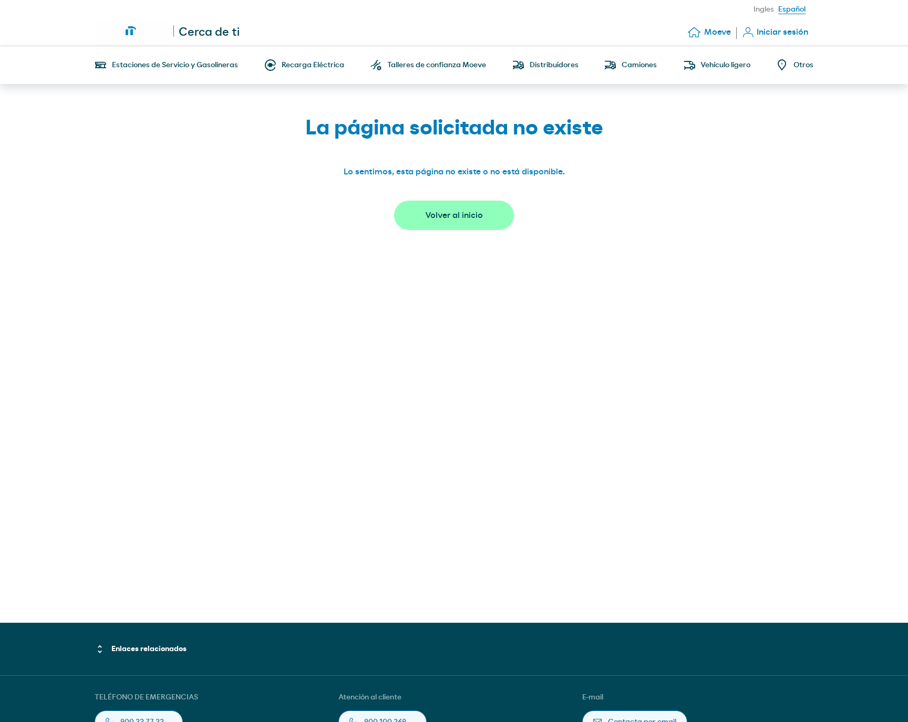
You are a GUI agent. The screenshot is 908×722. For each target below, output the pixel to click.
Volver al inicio (454, 215)
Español (792, 9)
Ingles (764, 9)
